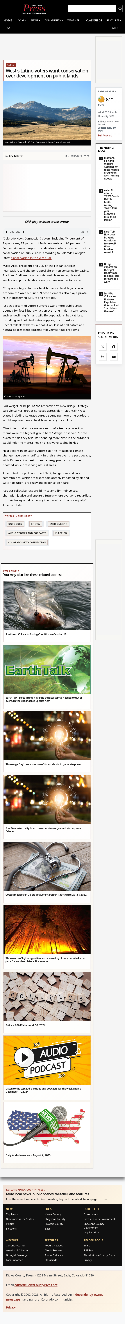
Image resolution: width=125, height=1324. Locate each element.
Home (8, 20)
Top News (12, 1214)
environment (58, 523)
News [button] (34, 20)
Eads (47, 1228)
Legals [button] (8, 28)
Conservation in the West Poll (31, 258)
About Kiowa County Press (99, 1255)
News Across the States (20, 1219)
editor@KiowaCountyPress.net (35, 1285)
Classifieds (94, 20)
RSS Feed (89, 1250)
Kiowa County (53, 1214)
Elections (11, 1228)
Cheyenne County (55, 1219)
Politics (10, 1224)
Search (87, 1245)
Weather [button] (73, 20)
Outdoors (15, 523)
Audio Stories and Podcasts (27, 533)
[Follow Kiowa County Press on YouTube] (114, 357)
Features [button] (112, 20)
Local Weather (14, 1260)
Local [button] (20, 20)
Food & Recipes (54, 1245)
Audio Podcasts (54, 1255)
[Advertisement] (47, 188)
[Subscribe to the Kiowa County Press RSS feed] (103, 357)
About (116, 28)
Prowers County (54, 1224)
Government (91, 1214)
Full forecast (105, 135)
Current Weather (15, 1245)
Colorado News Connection (27, 542)
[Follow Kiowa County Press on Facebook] (114, 347)
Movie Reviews (53, 1250)
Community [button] (53, 20)
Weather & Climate (17, 1250)
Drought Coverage (16, 1255)
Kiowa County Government (99, 1219)
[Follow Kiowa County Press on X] (103, 347)
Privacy (88, 1260)
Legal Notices (92, 1232)
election (61, 533)
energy (35, 523)
